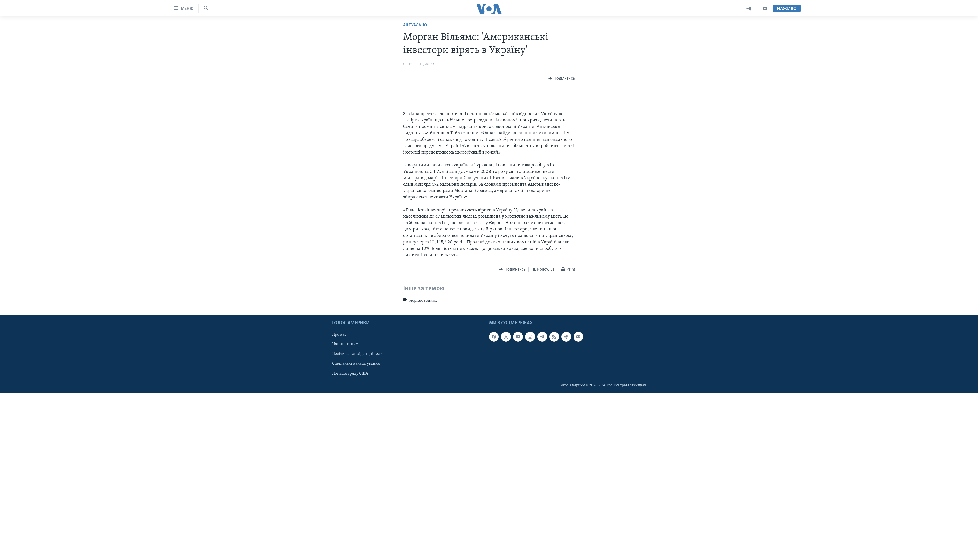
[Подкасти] (566, 336)
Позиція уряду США (350, 374)
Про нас (339, 335)
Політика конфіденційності (357, 354)
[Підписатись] (578, 336)
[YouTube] (765, 9)
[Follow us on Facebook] (494, 336)
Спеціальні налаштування (356, 364)
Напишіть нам (345, 344)
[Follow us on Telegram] (542, 336)
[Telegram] (749, 9)
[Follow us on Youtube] (518, 336)
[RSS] (554, 336)
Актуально (415, 25)
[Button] (561, 78)
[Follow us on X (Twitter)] (506, 336)
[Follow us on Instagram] (530, 336)
